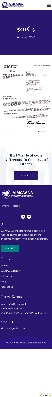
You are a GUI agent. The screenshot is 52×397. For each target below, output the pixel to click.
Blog (3, 281)
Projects (16, 206)
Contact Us (7, 286)
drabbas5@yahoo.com (13, 328)
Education (6, 276)
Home (4, 265)
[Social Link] (23, 217)
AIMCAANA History (11, 271)
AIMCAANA (19, 342)
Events (5, 206)
